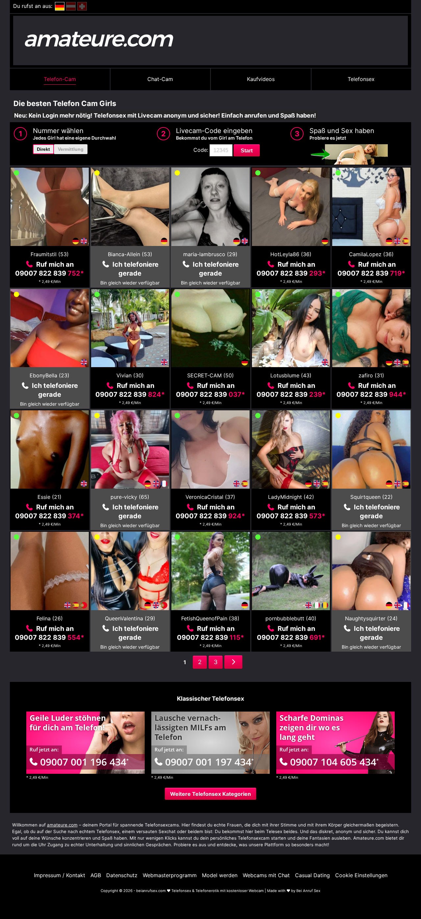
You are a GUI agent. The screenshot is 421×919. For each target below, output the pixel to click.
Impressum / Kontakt (59, 875)
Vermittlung (71, 149)
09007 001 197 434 (209, 762)
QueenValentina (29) (130, 618)
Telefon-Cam (60, 79)
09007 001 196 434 (84, 762)
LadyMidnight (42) (291, 497)
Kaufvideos (261, 79)
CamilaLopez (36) (371, 254)
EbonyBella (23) (49, 375)
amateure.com (62, 824)
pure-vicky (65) (130, 497)
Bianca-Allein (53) (130, 254)
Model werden (219, 875)
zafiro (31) (371, 375)
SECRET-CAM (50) (210, 375)
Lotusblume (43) (290, 375)
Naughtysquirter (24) (371, 618)
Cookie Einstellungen (361, 875)
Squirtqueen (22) (371, 497)
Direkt (43, 149)
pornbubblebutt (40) (290, 618)
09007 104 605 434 (334, 762)
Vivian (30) (130, 375)
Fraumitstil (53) (50, 254)
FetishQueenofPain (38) (210, 618)
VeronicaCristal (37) (210, 497)
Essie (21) (49, 497)
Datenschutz (121, 875)
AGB (95, 875)
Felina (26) (50, 618)
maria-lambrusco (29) (210, 254)
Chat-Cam (160, 79)
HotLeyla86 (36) (290, 254)
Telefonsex (361, 79)
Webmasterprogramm (170, 875)
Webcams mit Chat (266, 875)
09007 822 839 (49, 273)
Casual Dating (312, 875)
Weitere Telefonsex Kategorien (210, 794)
